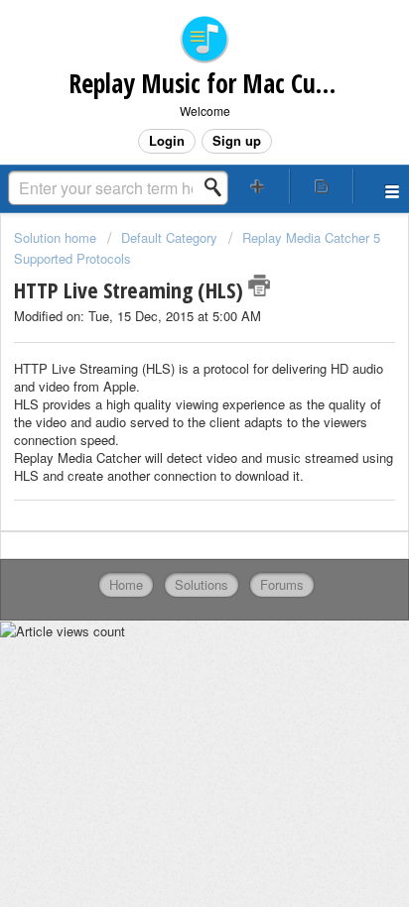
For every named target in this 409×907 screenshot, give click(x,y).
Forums (282, 584)
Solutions (201, 584)
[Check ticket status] (321, 186)
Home (126, 584)
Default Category (169, 237)
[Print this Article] (259, 285)
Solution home (57, 237)
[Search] (218, 187)
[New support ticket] (258, 186)
